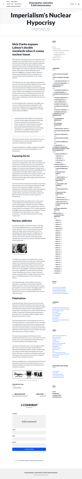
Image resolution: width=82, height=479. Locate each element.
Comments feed (56, 395)
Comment (15, 413)
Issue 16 (57, 249)
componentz (45, 474)
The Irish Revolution (58, 377)
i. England (58, 156)
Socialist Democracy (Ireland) (60, 354)
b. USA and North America (60, 172)
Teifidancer (55, 355)
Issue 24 (57, 266)
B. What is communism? (60, 83)
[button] (78, 4)
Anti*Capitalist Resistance (59, 335)
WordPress (36, 474)
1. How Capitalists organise (60, 74)
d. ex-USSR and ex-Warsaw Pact (60, 179)
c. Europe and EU (60, 177)
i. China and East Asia (61, 199)
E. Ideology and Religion (61, 134)
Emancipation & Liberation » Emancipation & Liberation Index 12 (31, 460)
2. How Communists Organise (60, 77)
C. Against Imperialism (60, 166)
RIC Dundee (55, 312)
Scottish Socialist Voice (59, 352)
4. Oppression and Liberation (60, 94)
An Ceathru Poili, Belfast (59, 287)
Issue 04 (57, 226)
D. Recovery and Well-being (62, 130)
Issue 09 (57, 235)
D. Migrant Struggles (60, 104)
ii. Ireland (58, 158)
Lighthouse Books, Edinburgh (60, 293)
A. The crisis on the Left (60, 81)
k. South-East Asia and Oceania (61, 204)
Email (14, 435)
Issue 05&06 (58, 228)
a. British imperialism (61, 168)
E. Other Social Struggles (61, 106)
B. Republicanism (58, 164)
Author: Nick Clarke (17, 387)
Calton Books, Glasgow (59, 288)
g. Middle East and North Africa (60, 193)
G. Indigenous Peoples (60, 111)
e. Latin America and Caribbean (61, 184)
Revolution (55, 349)
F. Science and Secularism (61, 138)
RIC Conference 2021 (57, 310)
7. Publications (56, 213)
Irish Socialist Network (58, 343)
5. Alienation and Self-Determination (58, 114)
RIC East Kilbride (56, 313)
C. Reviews (57, 271)
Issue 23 (57, 264)
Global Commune (59, 52)
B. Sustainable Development (58, 124)
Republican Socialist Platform (60, 309)
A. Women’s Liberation (60, 97)
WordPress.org (56, 397)
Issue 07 (57, 230)
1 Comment (35, 31)
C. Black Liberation (59, 102)
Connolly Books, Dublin (59, 290)
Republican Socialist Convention (59, 55)
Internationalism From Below (14, 6)
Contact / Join (10, 3)
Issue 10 (57, 237)
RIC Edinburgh (56, 315)
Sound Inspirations (57, 374)
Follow (72, 4)
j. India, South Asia (60, 201)
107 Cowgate (55, 371)
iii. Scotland (58, 160)
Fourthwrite (56, 341)
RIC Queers (55, 318)
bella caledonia (56, 337)
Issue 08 (57, 233)
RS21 (53, 351)
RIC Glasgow (55, 316)
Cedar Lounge (56, 338)
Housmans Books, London (59, 292)
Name (14, 429)
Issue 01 (57, 220)
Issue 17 (57, 252)
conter (54, 340)
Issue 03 (57, 224)
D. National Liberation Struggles (60, 209)
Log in (54, 391)
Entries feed (55, 393)
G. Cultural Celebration (61, 141)
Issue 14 (57, 245)
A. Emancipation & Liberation (38, 28)
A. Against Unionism (59, 153)
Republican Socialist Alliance (60, 307)
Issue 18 (57, 254)
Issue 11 (57, 239)
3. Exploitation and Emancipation (57, 85)
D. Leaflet (56, 273)
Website (14, 442)
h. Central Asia (59, 197)
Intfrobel (55, 372)
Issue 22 (57, 262)
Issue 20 (57, 258)
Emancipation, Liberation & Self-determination (41, 4)
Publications (14, 1)
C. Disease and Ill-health (61, 128)
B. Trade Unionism (59, 92)
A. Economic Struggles (60, 90)
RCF (40, 30)
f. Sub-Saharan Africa (61, 189)
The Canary (55, 357)
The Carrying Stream (58, 375)
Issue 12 (49, 28)
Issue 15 (57, 247)
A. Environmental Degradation (59, 119)
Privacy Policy (18, 3)
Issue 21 (57, 260)
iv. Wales (57, 162)
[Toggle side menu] (3, 4)
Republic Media (56, 348)
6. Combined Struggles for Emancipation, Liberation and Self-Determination (60, 148)
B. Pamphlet (57, 268)
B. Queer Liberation (59, 99)
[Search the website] (76, 4)
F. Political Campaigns (60, 109)
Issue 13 (57, 243)
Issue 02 (57, 222)
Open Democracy (57, 344)
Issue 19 (57, 256)
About (8, 1)
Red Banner (55, 346)
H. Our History (58, 145)
